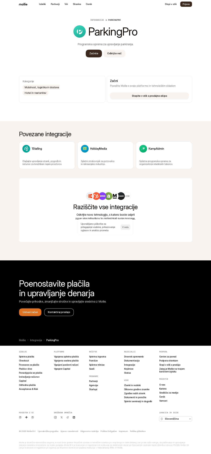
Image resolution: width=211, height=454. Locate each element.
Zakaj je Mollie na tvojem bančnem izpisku (172, 370)
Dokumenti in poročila (135, 397)
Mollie (22, 340)
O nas (162, 384)
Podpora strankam (168, 360)
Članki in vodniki (132, 385)
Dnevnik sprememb (133, 356)
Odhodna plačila (27, 385)
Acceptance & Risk (28, 389)
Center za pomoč (168, 356)
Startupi (93, 389)
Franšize (93, 360)
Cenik (162, 396)
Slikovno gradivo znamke (137, 389)
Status (127, 372)
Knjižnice (128, 368)
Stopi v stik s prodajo (169, 364)
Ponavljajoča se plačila (30, 372)
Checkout (24, 360)
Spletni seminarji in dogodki (138, 401)
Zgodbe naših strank (134, 393)
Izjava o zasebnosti (69, 431)
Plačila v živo (25, 368)
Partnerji (93, 381)
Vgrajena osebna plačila (66, 360)
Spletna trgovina (97, 356)
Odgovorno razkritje (89, 431)
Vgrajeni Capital (62, 368)
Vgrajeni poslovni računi (66, 364)
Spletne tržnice (97, 364)
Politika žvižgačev (109, 431)
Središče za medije (168, 392)
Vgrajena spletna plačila (66, 356)
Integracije (97, 20)
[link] (90, 196)
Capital (22, 380)
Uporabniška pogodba (48, 431)
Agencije (93, 385)
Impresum (123, 431)
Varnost (163, 400)
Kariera (162, 388)
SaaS (91, 368)
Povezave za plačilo (29, 364)
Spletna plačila (26, 356)
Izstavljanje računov (29, 376)
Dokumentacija (131, 360)
